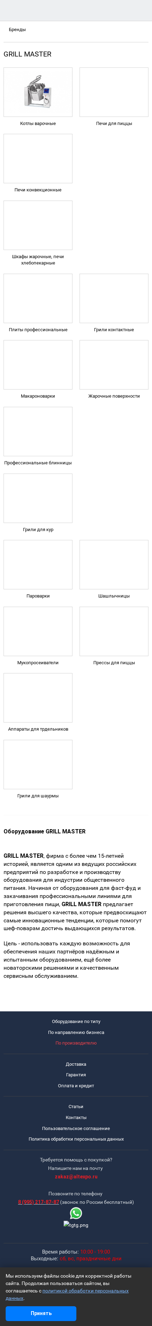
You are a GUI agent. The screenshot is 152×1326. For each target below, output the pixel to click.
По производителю (76, 1043)
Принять (41, 1313)
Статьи (76, 1106)
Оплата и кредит (76, 1085)
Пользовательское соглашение (76, 1128)
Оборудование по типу (76, 1021)
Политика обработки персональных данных (76, 1139)
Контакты (76, 1117)
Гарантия (76, 1074)
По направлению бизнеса (76, 1032)
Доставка (76, 1064)
